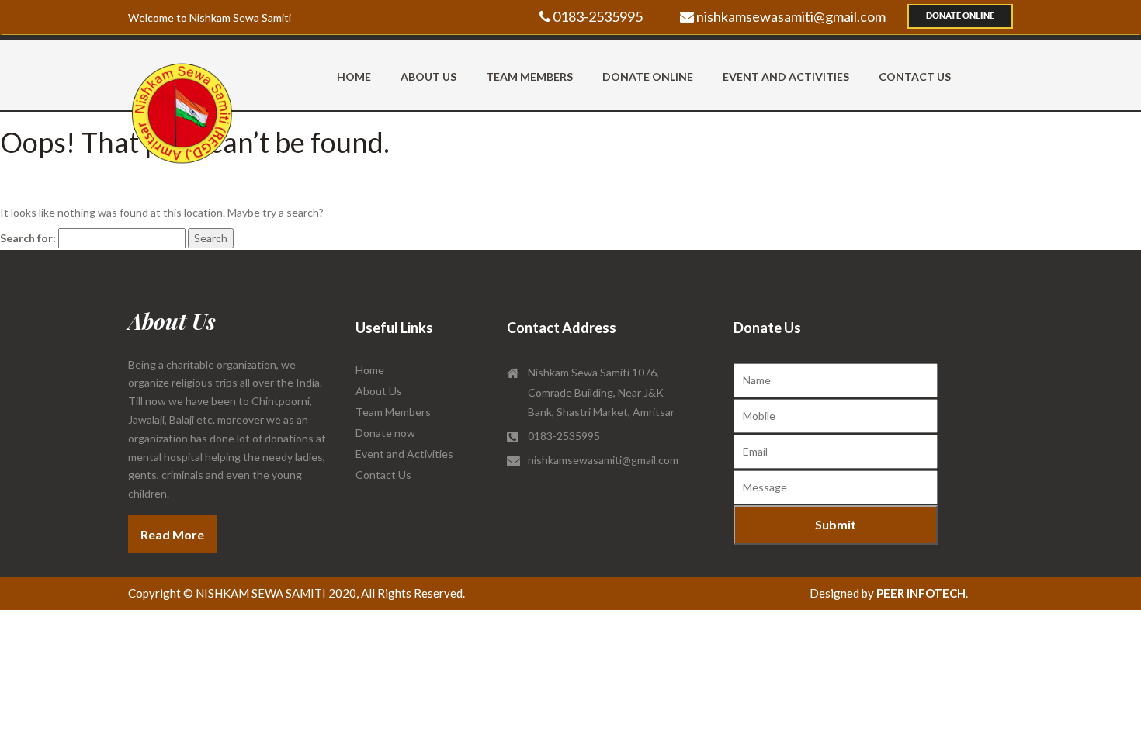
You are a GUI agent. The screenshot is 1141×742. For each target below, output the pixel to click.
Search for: (28, 237)
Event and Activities (786, 76)
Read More (172, 534)
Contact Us (915, 76)
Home (354, 76)
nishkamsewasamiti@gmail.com (790, 16)
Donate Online (960, 15)
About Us (428, 76)
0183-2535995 (596, 16)
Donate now (385, 432)
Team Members (529, 76)
